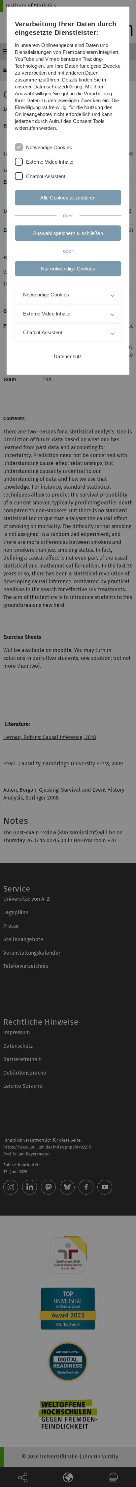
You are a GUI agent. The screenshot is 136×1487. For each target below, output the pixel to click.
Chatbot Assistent (45, 176)
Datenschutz (68, 356)
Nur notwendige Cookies (68, 268)
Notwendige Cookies (49, 147)
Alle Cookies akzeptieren (67, 197)
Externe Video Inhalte (50, 162)
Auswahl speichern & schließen (68, 233)
